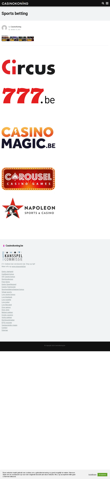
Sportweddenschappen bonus (13, 289)
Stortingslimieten (8, 320)
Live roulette (6, 300)
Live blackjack (7, 297)
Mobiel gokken (7, 312)
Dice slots (5, 310)
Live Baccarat (7, 305)
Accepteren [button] (102, 474)
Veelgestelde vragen (9, 325)
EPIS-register (7, 323)
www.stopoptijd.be (19, 267)
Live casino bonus (8, 295)
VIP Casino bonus (8, 277)
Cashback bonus (8, 274)
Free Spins (6, 282)
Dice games (6, 307)
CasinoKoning (16, 27)
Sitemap (5, 330)
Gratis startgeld (7, 272)
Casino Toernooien (9, 287)
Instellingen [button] (92, 475)
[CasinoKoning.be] (15, 3)
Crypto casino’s (7, 315)
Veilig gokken (7, 317)
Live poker (6, 302)
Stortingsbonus (7, 279)
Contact (4, 328)
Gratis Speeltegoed (9, 284)
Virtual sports (7, 292)
